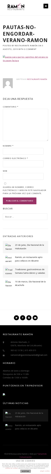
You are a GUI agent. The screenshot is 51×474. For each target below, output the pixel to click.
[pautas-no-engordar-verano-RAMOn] (25, 58)
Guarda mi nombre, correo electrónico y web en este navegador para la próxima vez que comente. (24, 190)
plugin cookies (45, 471)
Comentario (10, 106)
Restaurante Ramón (26, 45)
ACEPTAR (25, 471)
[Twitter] (16, 316)
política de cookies (12, 468)
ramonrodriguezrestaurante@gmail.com (29, 355)
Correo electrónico (15, 158)
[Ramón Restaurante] (15, 8)
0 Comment (30, 49)
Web (5, 171)
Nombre (8, 146)
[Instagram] (28, 316)
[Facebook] (22, 316)
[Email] (35, 316)
